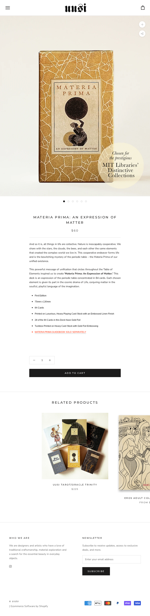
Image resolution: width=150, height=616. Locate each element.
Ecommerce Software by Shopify (29, 606)
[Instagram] (10, 566)
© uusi (14, 601)
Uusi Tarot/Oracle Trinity (75, 484)
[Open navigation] (7, 7)
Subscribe (96, 571)
